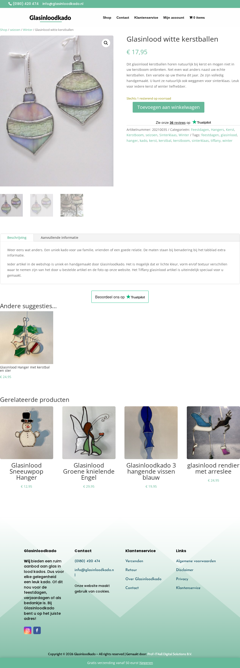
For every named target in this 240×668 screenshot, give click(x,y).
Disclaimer (184, 570)
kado (143, 140)
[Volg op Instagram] (27, 630)
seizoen (15, 30)
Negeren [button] (146, 663)
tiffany (216, 140)
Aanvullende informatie (59, 237)
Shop (107, 17)
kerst (153, 140)
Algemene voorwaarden (196, 561)
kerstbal (165, 140)
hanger (132, 140)
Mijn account (173, 17)
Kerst (230, 129)
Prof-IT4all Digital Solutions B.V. (169, 654)
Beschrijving (16, 237)
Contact (122, 17)
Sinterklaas (168, 135)
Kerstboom (135, 135)
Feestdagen (200, 129)
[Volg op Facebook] (37, 630)
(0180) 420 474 (25, 3)
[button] (106, 43)
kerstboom (181, 140)
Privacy (182, 579)
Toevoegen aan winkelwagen (168, 107)
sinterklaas (200, 140)
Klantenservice (146, 17)
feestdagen (210, 135)
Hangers (217, 129)
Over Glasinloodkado (143, 579)
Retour (131, 570)
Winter (27, 30)
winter (227, 140)
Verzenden (134, 561)
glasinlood (229, 135)
